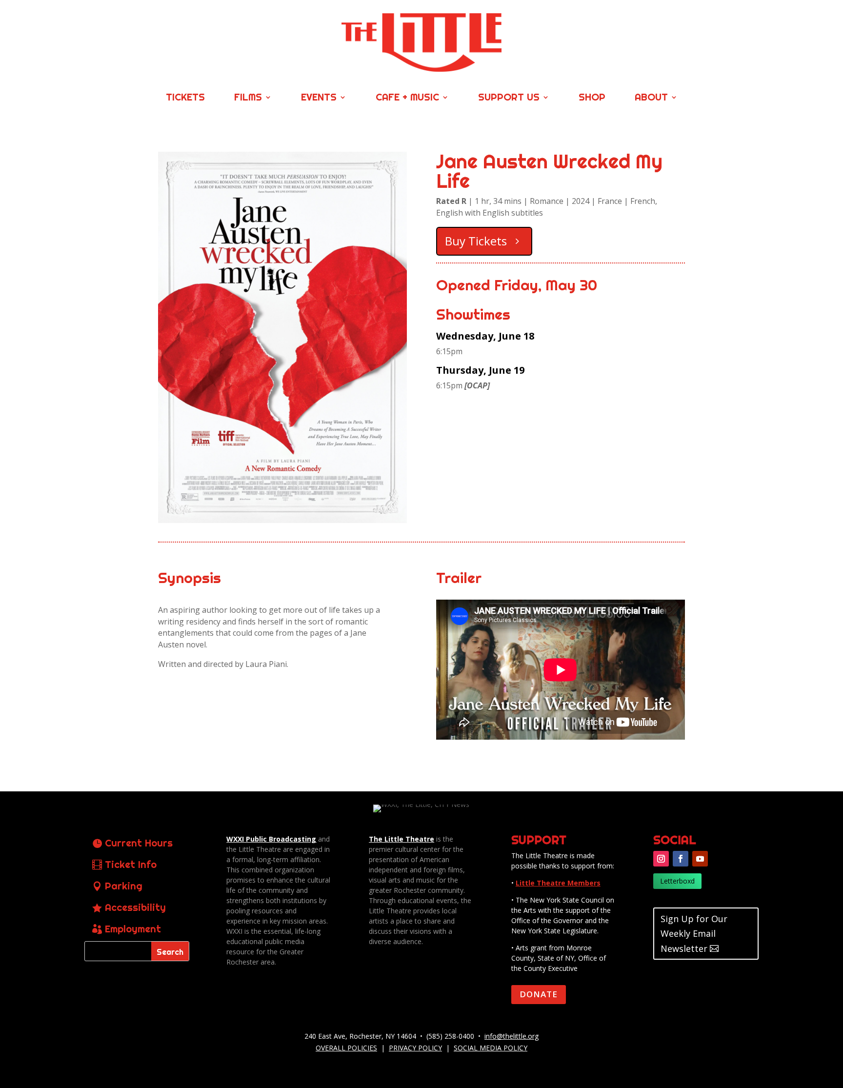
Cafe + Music (407, 98)
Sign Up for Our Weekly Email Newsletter (694, 933)
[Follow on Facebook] (680, 858)
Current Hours (139, 843)
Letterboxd (677, 881)
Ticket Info (131, 864)
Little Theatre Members (558, 882)
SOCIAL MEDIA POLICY (490, 1047)
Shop (592, 98)
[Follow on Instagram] (661, 858)
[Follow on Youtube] (700, 858)
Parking (123, 886)
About (651, 98)
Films (248, 98)
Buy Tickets (476, 241)
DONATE (539, 994)
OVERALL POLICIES (346, 1047)
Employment (133, 929)
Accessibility (135, 907)
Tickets (185, 98)
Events (319, 98)
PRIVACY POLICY (415, 1047)
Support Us (509, 98)
